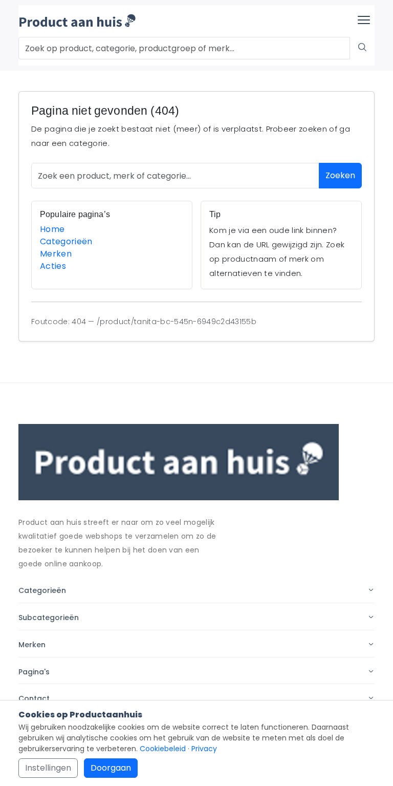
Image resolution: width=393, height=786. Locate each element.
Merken (56, 254)
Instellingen (48, 768)
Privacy (204, 748)
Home (52, 229)
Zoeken (340, 175)
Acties (53, 266)
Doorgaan (111, 768)
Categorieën (66, 241)
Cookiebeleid (163, 748)
